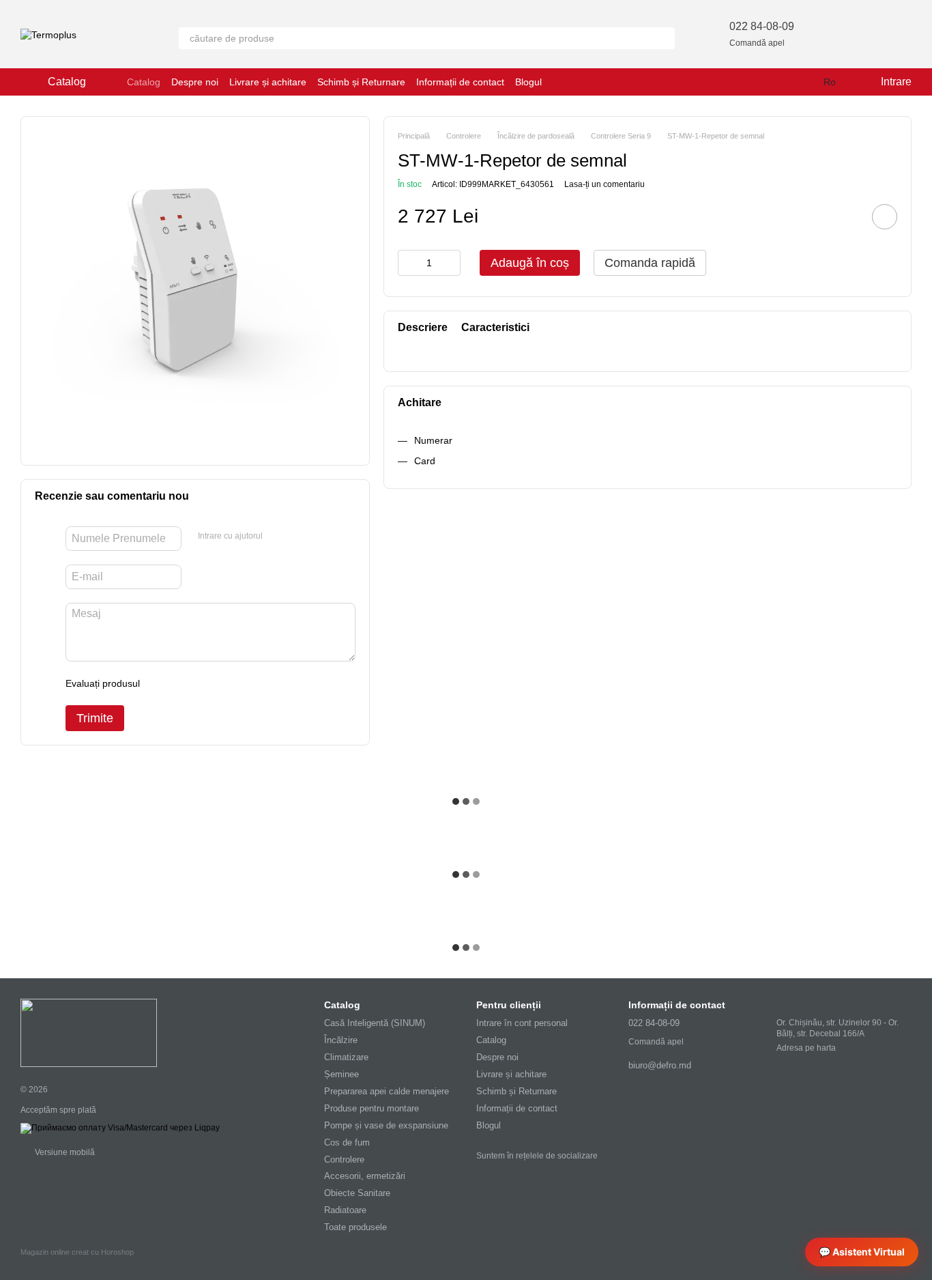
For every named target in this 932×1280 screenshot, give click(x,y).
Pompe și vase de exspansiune (386, 1125)
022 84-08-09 (761, 26)
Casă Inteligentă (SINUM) (374, 1023)
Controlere (344, 1159)
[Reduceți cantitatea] (408, 263)
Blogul (528, 81)
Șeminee (341, 1074)
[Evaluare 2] (184, 683)
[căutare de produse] (664, 38)
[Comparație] (865, 34)
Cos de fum (347, 1142)
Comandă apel (757, 43)
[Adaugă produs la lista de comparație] (846, 216)
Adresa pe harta (806, 1048)
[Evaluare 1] (162, 683)
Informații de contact (460, 81)
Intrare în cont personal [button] (522, 1023)
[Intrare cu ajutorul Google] (299, 536)
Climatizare (346, 1057)
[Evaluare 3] (206, 683)
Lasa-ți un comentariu (604, 184)
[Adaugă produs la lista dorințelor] (884, 216)
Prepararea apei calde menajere (386, 1091)
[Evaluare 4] (228, 683)
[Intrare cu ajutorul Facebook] (278, 536)
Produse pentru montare (371, 1108)
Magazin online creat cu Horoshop (77, 1252)
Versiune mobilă (64, 1152)
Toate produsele (355, 1227)
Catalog (143, 81)
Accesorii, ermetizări (364, 1176)
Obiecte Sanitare (357, 1193)
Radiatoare (345, 1210)
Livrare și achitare (267, 81)
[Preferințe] (830, 34)
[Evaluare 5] (250, 683)
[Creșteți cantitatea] (450, 263)
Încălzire (341, 1040)
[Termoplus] (88, 1032)
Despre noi (194, 81)
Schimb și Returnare (361, 81)
